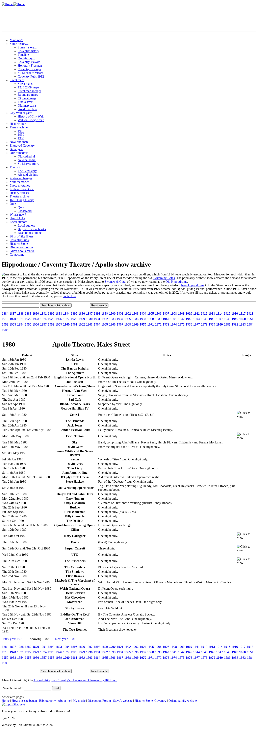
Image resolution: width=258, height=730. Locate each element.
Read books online (30, 232)
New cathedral (27, 160)
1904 (143, 313)
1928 (74, 319)
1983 (242, 324)
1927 (66, 319)
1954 (20, 324)
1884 (5, 313)
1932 (104, 319)
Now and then (19, 142)
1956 (35, 324)
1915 (227, 313)
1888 (20, 313)
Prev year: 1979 (13, 639)
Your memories (19, 182)
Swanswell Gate (115, 281)
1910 (21, 131)
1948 (227, 319)
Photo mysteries (20, 185)
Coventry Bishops (29, 69)
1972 (158, 324)
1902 (127, 313)
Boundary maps (28, 94)
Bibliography (47, 700)
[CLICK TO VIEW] (246, 414)
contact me (69, 296)
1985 (5, 330)
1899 (104, 313)
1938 (150, 319)
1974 (173, 324)
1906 (158, 313)
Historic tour (18, 123)
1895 (74, 313)
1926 (58, 319)
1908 (173, 313)
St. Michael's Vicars (30, 73)
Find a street (25, 102)
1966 (112, 324)
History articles (19, 192)
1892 (51, 313)
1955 (21, 138)
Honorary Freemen (30, 65)
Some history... (19, 43)
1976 (189, 324)
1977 (196, 324)
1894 (66, 313)
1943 (189, 319)
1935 (127, 319)
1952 (5, 324)
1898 (97, 313)
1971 (150, 324)
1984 (250, 324)
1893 (58, 313)
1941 (173, 319)
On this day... (26, 58)
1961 (74, 324)
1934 (120, 319)
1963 (89, 324)
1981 (227, 324)
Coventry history (28, 51)
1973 (166, 324)
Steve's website (122, 700)
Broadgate (16, 149)
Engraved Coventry (22, 145)
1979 (212, 324)
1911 (196, 313)
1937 (143, 319)
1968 (127, 324)
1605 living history (22, 200)
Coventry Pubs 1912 (31, 76)
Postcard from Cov (22, 189)
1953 (12, 324)
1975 (181, 324)
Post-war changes (21, 178)
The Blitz (16, 167)
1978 (204, 324)
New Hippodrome (192, 285)
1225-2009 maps (28, 87)
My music (79, 700)
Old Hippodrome (176, 281)
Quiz (13, 203)
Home (5, 700)
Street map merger (29, 91)
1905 (150, 313)
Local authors (18, 222)
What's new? (18, 214)
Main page (16, 40)
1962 (81, 324)
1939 (21, 134)
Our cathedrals (19, 152)
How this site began (24, 700)
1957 (43, 324)
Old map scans (27, 105)
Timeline (23, 54)
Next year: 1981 (65, 639)
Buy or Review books (32, 229)
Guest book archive (22, 251)
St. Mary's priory (28, 163)
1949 (235, 319)
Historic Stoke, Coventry (150, 700)
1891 (43, 313)
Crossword (25, 211)
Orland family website (183, 700)
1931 (97, 319)
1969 (135, 324)
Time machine (19, 127)
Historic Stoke (19, 243)
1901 (120, 313)
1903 (135, 313)
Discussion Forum (21, 247)
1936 (135, 319)
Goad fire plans (27, 109)
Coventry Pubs (19, 240)
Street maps (17, 80)
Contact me (17, 254)
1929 (81, 319)
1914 (219, 313)
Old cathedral (26, 156)
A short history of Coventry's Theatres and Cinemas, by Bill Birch (75, 680)
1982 (235, 324)
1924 (43, 319)
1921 (20, 319)
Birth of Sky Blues (21, 236)
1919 (5, 319)
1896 (81, 313)
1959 (58, 324)
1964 (97, 324)
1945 (204, 319)
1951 (250, 319)
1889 (28, 313)
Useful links (17, 218)
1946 (212, 319)
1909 (181, 313)
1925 (51, 319)
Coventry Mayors (29, 62)
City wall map (27, 98)
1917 (242, 313)
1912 (204, 313)
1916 (234, 313)
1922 (28, 319)
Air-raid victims (28, 174)
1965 (104, 324)
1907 (166, 313)
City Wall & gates (21, 112)
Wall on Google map (31, 120)
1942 (181, 319)
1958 (51, 324)
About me (64, 700)
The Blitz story (27, 171)
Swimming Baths (164, 278)
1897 (89, 313)
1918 (250, 313)
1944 (196, 319)
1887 (12, 313)
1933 (112, 319)
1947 (219, 319)
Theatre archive (19, 196)
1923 (35, 319)
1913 (211, 313)
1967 (120, 324)
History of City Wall (31, 116)
